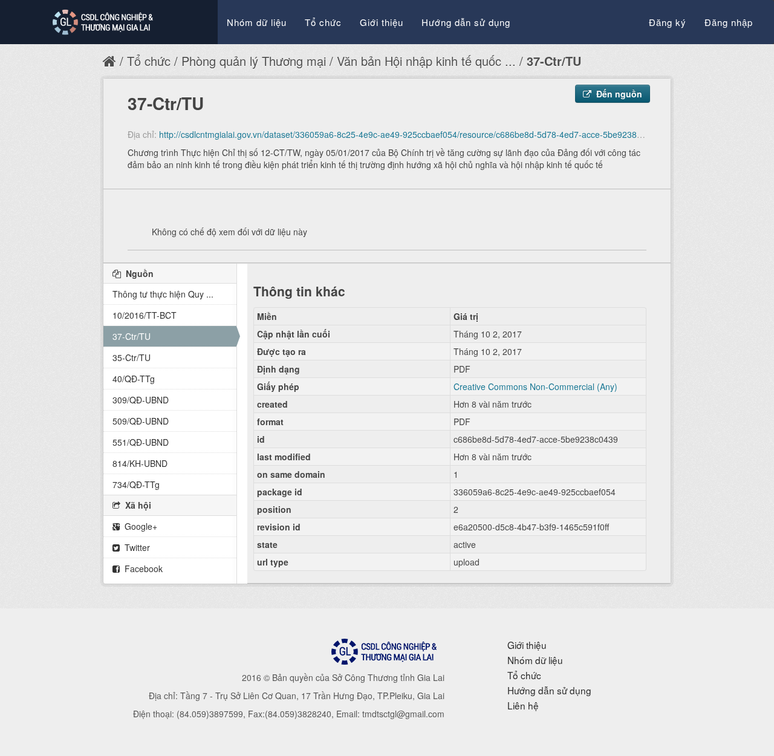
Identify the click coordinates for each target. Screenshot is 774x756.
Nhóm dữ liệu (257, 22)
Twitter (136, 547)
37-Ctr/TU (554, 61)
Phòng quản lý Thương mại (253, 61)
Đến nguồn (618, 94)
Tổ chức (323, 22)
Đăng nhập (728, 22)
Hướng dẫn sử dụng (465, 22)
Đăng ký (667, 22)
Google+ (139, 526)
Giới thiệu (381, 22)
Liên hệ (523, 705)
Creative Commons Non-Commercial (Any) (535, 386)
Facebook (142, 568)
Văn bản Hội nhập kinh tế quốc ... (426, 61)
